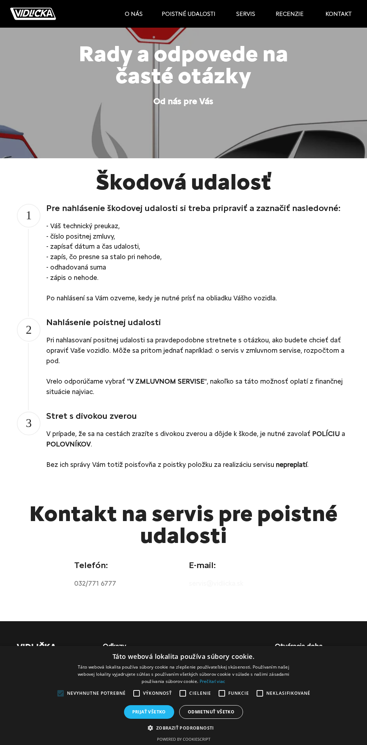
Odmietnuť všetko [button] (211, 712)
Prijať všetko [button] (149, 712)
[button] (183, 727)
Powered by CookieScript (183, 739)
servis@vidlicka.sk (216, 583)
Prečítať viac (212, 681)
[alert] (183, 695)
